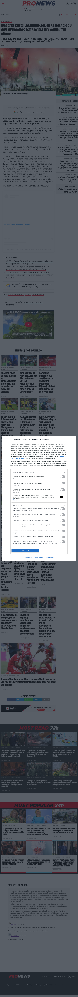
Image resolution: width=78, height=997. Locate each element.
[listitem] (39, 472)
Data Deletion (28, 557)
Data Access (39, 557)
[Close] (72, 439)
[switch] (62, 476)
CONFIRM (25, 551)
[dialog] (39, 498)
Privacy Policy (50, 557)
